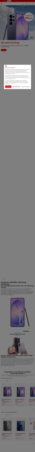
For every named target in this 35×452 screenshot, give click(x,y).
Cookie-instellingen (26, 86)
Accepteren (8, 86)
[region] (17, 77)
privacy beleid (12, 82)
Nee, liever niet (16, 86)
